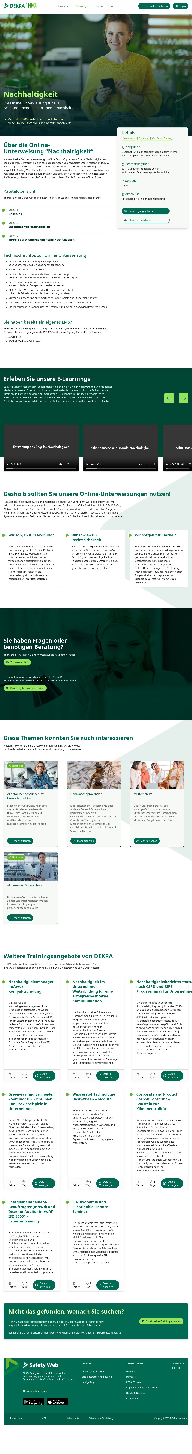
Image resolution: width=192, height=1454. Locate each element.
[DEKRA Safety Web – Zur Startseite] (21, 6)
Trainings (81, 6)
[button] (169, 398)
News (111, 6)
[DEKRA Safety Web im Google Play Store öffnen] (33, 1401)
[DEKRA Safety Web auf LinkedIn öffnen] (179, 1368)
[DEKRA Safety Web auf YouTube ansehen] (173, 1368)
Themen (97, 6)
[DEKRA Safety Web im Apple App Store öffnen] (57, 1401)
